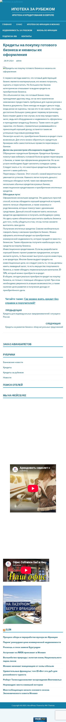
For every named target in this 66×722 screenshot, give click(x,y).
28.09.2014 (8, 61)
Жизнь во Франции (47, 30)
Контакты (26, 36)
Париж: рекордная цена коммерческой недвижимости (32, 642)
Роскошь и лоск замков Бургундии (21, 647)
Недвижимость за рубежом (17, 30)
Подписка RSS (9, 36)
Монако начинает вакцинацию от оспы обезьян (28, 666)
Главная (7, 24)
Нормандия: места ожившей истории (23, 684)
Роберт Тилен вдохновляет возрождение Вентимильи (32, 679)
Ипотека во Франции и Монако (43, 24)
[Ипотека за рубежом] (11, 1)
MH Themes (49, 705)
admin (18, 61)
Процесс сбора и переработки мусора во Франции (30, 637)
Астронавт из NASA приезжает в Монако (24, 652)
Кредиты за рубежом (13, 372)
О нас (19, 24)
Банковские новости (13, 362)
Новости (7, 377)
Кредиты (7, 367)
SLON (8, 629)
